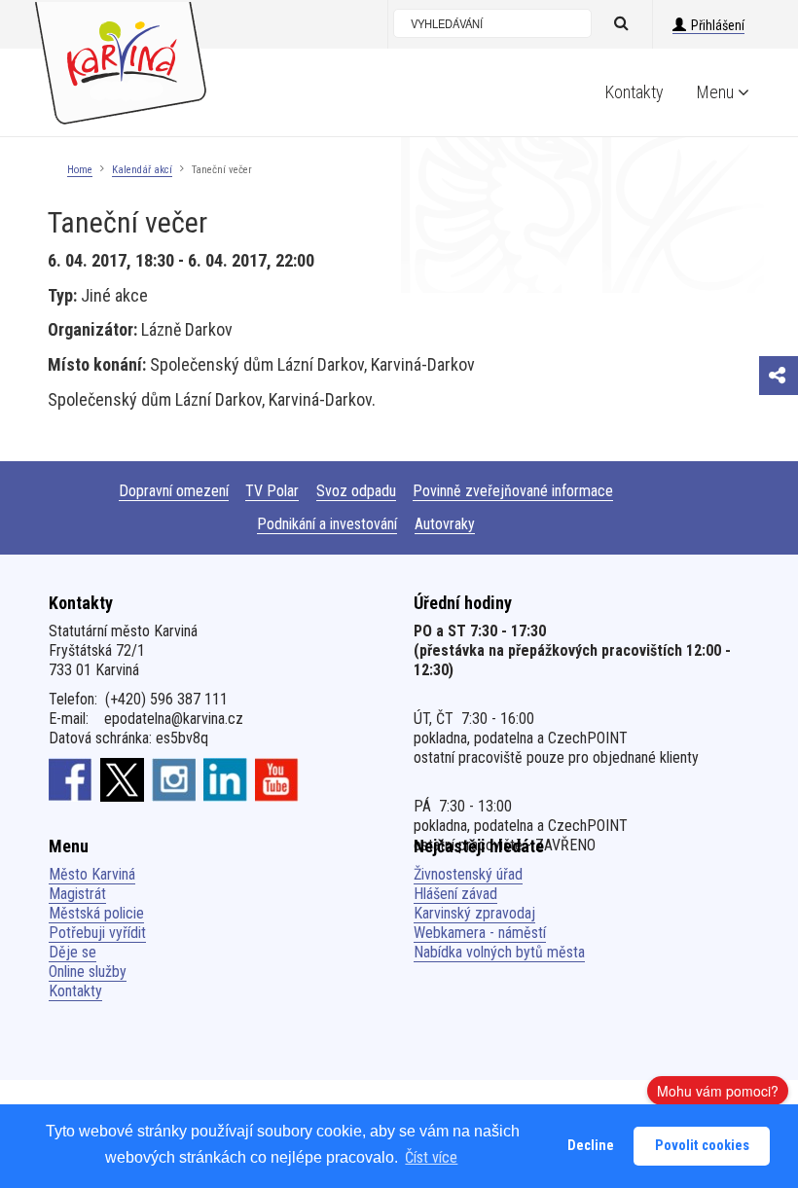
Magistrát (77, 893)
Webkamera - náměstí (480, 932)
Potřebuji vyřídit (97, 932)
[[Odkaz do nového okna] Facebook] (70, 779)
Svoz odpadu (356, 491)
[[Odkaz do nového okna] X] (122, 779)
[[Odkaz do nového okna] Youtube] (277, 779)
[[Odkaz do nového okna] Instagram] (174, 779)
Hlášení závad (455, 893)
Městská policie (96, 913)
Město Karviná (92, 874)
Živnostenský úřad (468, 874)
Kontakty (634, 92)
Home (79, 169)
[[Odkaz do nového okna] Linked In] (225, 779)
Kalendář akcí (142, 169)
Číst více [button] (431, 1157)
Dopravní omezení (174, 491)
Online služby (88, 971)
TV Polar (272, 491)
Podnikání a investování (327, 524)
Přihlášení (717, 25)
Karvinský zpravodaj (474, 913)
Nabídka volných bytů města (499, 952)
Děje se (72, 952)
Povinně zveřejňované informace (513, 491)
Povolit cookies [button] (702, 1145)
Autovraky (445, 524)
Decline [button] (590, 1145)
